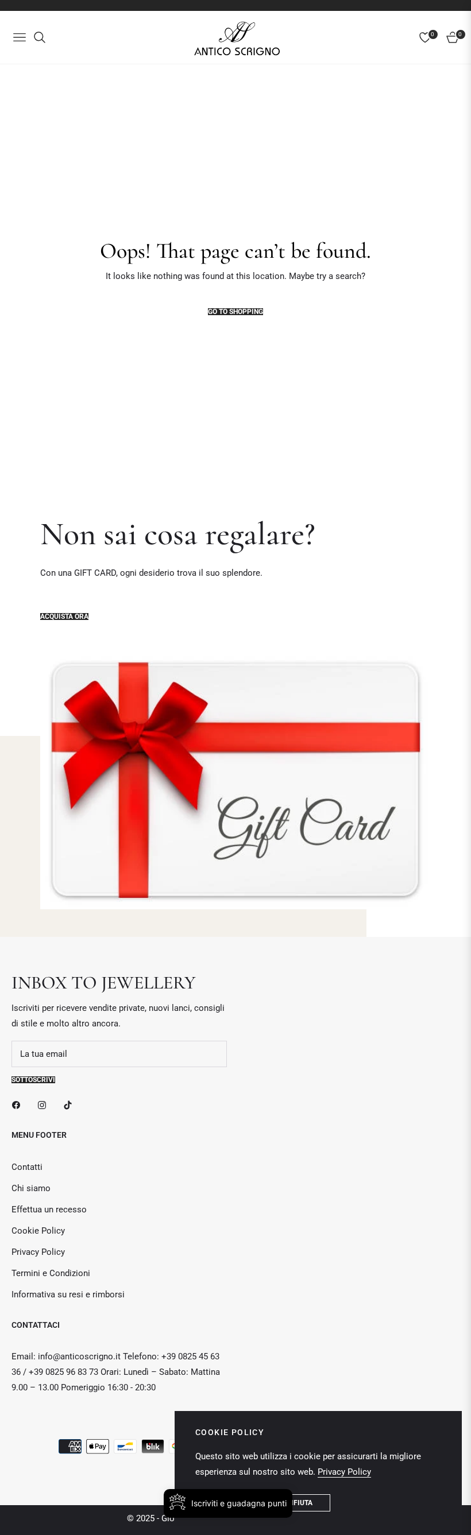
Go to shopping (235, 311)
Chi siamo (31, 1188)
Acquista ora (64, 616)
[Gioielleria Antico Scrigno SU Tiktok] (70, 1105)
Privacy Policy (38, 1252)
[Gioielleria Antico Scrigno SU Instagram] (44, 1105)
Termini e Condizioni (50, 1273)
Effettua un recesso (49, 1209)
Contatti (27, 1167)
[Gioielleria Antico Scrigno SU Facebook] (18, 1105)
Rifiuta (299, 1503)
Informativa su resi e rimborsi (68, 1294)
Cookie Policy (38, 1231)
